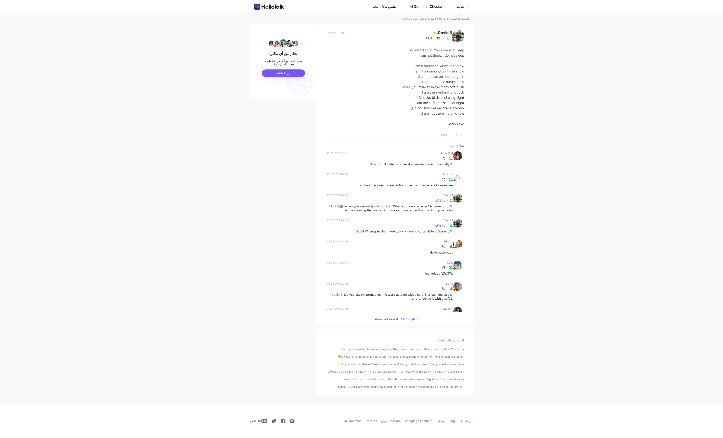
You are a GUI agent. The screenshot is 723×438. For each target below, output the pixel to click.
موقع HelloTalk (391, 421)
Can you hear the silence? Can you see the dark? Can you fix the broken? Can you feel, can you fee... (399, 364)
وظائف (440, 421)
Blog (451, 421)
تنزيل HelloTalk (283, 73)
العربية (460, 6)
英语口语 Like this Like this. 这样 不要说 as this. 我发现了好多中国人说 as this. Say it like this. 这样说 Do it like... (394, 371)
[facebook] (283, 421)
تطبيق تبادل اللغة (385, 6)
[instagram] (292, 421)
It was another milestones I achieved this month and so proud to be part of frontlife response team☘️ (400, 356)
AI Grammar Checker (426, 6)
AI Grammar (352, 421)
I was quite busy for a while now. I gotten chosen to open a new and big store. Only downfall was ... (401, 379)
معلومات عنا (466, 421)
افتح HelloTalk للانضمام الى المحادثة (394, 318)
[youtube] (262, 421)
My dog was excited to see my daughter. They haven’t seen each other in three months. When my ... (400, 349)
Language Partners (418, 421)
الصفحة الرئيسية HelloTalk (454, 18)
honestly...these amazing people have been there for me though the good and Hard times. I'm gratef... (399, 386)
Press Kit (371, 421)
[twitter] (274, 421)
